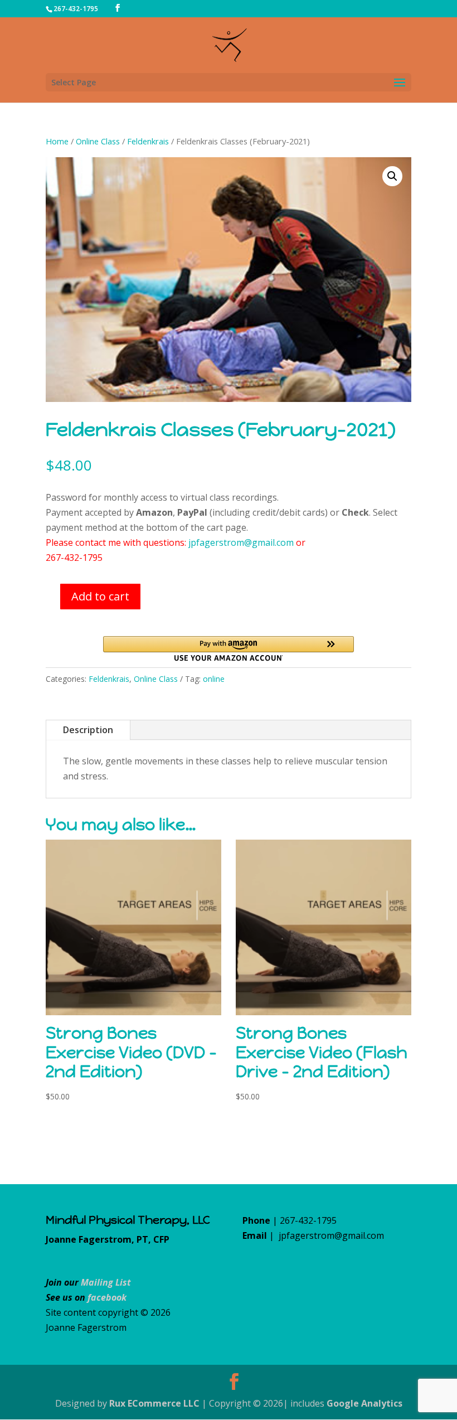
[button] (392, 176)
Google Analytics (364, 1403)
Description (88, 730)
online (214, 678)
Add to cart (100, 596)
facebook (107, 1297)
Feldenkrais (148, 141)
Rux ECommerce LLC (154, 1403)
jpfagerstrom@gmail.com (241, 542)
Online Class (98, 141)
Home (57, 141)
